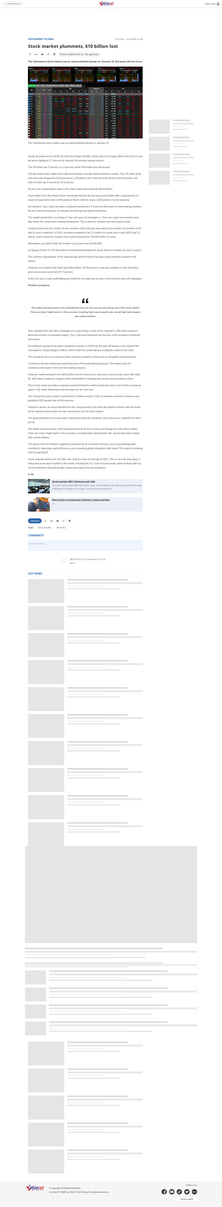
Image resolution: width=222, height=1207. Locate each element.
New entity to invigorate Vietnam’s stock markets (81, 499)
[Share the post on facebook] (30, 54)
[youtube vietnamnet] (171, 1191)
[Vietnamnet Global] (113, 5)
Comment (34, 521)
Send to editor (186, 1199)
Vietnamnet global (41, 39)
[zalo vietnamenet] (194, 1191)
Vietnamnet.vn (14, 3)
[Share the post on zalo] (36, 54)
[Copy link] (48, 54)
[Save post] (54, 54)
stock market (44, 527)
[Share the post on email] (42, 54)
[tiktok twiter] (187, 1191)
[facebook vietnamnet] (164, 1191)
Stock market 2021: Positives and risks (73, 481)
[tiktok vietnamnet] (179, 1191)
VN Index (61, 527)
